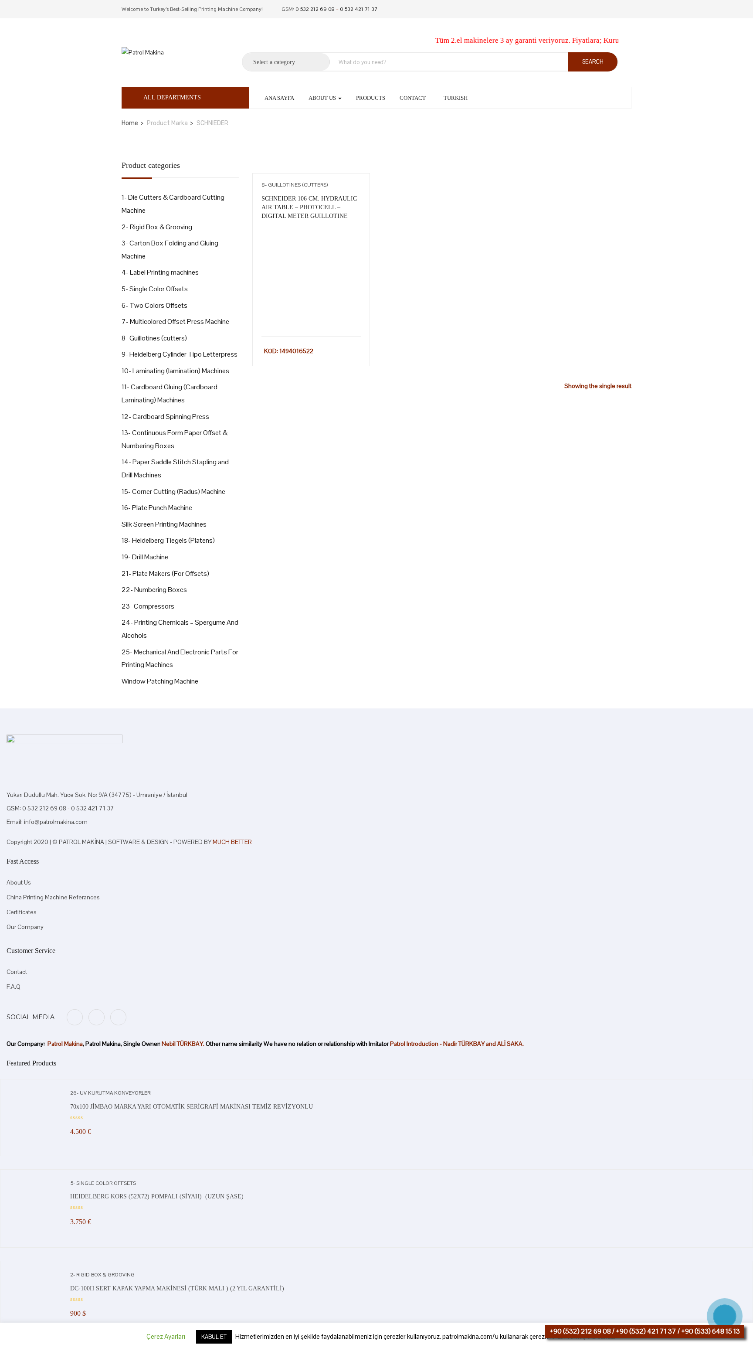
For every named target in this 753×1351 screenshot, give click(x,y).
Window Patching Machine (160, 681)
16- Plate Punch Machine (157, 507)
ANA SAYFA (279, 98)
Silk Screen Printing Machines (164, 524)
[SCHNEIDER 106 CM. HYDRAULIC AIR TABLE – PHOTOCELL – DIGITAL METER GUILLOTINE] (311, 234)
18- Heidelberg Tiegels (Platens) (168, 540)
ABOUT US (323, 98)
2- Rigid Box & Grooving (157, 226)
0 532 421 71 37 (358, 9)
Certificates (22, 912)
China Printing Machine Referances (53, 897)
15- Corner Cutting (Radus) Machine (173, 491)
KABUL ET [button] (214, 1337)
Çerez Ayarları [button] (165, 1337)
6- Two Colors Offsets (154, 305)
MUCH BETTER (232, 842)
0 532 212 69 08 (315, 9)
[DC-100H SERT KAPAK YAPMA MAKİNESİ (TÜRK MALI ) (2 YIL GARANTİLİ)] (35, 1275)
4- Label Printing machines (160, 272)
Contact (413, 98)
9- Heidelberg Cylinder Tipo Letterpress (179, 354)
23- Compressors (148, 606)
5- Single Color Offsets (155, 288)
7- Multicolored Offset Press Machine (175, 321)
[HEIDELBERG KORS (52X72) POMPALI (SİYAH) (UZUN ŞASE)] (35, 1184)
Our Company (25, 927)
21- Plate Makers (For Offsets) (165, 573)
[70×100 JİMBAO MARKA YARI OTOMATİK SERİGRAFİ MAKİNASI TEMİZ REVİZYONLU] (35, 1093)
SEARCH (593, 61)
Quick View (311, 314)
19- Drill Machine (145, 556)
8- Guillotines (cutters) (154, 338)
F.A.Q (13, 986)
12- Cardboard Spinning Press (165, 416)
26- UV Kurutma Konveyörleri (111, 1092)
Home (130, 123)
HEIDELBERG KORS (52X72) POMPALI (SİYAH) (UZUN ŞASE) (157, 1196)
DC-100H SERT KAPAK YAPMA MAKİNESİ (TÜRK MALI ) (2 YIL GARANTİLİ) (177, 1288)
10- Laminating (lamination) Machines (175, 370)
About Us (19, 882)
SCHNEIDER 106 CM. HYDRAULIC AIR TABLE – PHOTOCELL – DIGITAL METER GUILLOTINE (309, 207)
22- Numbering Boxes (154, 589)
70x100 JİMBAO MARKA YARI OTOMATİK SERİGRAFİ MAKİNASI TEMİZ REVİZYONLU (191, 1106)
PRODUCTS (370, 98)
